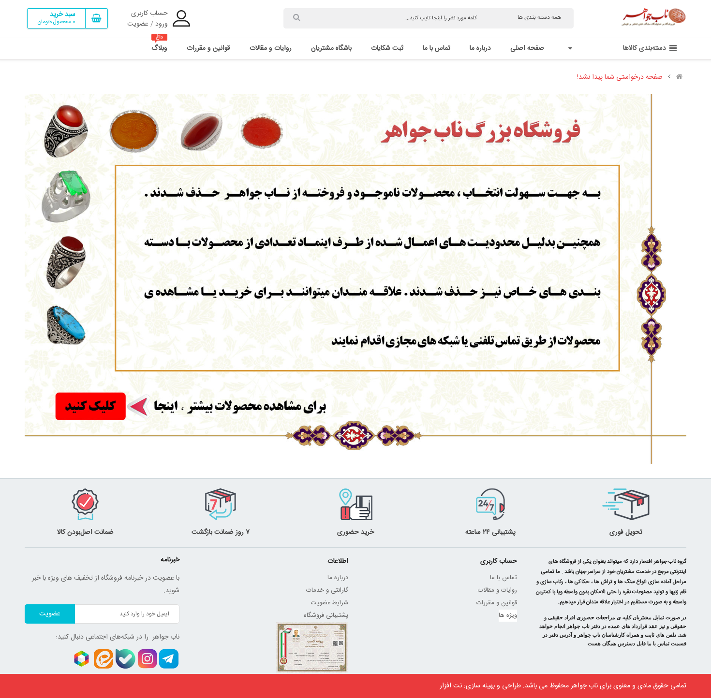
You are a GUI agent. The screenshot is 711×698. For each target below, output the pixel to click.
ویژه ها (508, 615)
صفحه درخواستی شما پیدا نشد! (620, 77)
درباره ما (337, 577)
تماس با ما (503, 577)
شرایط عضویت (329, 603)
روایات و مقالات (497, 590)
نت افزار (451, 686)
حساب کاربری (149, 13)
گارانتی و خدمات (327, 590)
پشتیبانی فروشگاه (326, 615)
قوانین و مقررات (496, 603)
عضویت (137, 24)
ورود (161, 24)
